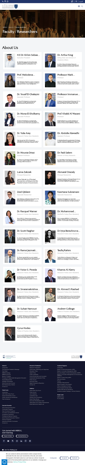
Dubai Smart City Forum (35, 390)
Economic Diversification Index (37, 400)
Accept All (64, 458)
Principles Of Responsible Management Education (14, 378)
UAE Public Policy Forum (8, 393)
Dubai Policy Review (34, 399)
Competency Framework (8, 414)
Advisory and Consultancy (36, 397)
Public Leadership (34, 374)
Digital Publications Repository (37, 383)
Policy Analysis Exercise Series (64, 387)
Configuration (53, 458)
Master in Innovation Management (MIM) (66, 371)
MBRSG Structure (6, 374)
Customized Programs (7, 409)
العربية (81, 1)
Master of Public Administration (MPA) (66, 369)
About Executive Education (8, 407)
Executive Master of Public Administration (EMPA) (69, 372)
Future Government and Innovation (38, 376)
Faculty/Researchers (7, 379)
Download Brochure (22, 436)
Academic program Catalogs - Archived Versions (68, 391)
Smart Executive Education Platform (10, 417)
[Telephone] (2, 1)
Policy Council (33, 379)
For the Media (60, 398)
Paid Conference (6, 399)
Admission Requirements (63, 382)
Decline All (74, 458)
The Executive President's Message (10, 369)
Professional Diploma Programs (9, 416)
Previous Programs (6, 419)
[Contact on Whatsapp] (7, 1)
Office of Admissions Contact (64, 386)
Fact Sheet (4, 371)
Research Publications (35, 367)
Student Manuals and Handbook (65, 389)
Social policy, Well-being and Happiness (39, 369)
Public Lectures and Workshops (9, 397)
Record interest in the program (64, 384)
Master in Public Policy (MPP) (64, 377)
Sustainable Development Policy (37, 378)
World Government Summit (8, 383)
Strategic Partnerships (7, 381)
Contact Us (4, 386)
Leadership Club (34, 395)
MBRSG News (60, 396)
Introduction (5, 367)
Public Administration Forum (8, 395)
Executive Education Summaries (10, 421)
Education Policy (34, 371)
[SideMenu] (79, 6)
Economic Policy (33, 381)
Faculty (59, 381)
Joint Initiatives (33, 393)
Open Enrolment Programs (8, 411)
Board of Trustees (6, 376)
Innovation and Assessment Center (10, 412)
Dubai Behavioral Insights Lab (37, 404)
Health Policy (33, 372)
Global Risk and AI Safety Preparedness (39, 402)
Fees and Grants (61, 379)
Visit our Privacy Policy (19, 462)
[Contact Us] (5, 1)
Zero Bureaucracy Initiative (8, 384)
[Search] (82, 6)
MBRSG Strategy (6, 372)
